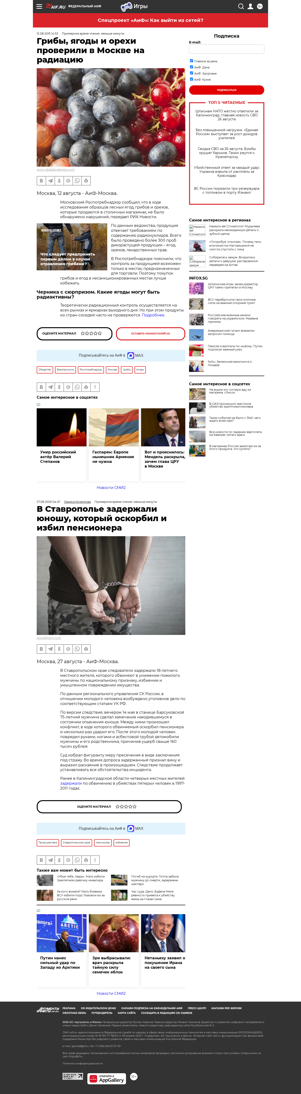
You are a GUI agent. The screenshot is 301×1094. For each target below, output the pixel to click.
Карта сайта (127, 1013)
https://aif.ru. (76, 1056)
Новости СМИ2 (111, 487)
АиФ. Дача (202, 67)
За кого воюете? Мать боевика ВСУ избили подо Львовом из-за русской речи (81, 895)
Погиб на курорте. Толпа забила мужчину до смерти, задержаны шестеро (155, 880)
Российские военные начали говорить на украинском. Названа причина (233, 318)
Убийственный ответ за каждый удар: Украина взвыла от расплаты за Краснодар (227, 172)
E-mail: (195, 42)
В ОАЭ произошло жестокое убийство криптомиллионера (231, 405)
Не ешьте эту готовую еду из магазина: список (230, 391)
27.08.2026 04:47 (48, 502)
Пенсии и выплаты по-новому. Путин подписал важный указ (235, 348)
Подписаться (226, 90)
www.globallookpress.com (56, 169)
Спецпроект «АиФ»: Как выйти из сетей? (150, 20)
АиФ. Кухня (202, 79)
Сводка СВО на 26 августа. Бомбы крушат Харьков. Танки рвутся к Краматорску (227, 153)
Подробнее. (153, 315)
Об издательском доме (98, 1008)
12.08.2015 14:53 (47, 33)
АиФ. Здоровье (205, 73)
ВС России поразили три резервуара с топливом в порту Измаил (226, 191)
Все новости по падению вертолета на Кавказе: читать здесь (235, 433)
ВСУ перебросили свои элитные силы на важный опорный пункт (232, 301)
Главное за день (206, 61)
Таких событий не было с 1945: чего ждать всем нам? (235, 419)
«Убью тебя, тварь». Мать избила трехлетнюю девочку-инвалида (81, 878)
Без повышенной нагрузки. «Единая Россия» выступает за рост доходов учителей (227, 134)
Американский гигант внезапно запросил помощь (231, 332)
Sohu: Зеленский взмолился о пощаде (230, 363)
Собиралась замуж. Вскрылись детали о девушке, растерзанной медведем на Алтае (233, 261)
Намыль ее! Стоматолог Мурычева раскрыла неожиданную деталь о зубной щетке (234, 230)
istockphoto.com (49, 638)
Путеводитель (101, 1013)
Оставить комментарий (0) (150, 333)
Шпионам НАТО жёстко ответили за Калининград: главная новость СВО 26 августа (226, 115)
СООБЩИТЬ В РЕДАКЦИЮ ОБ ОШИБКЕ (166, 1013)
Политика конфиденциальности (83, 1063)
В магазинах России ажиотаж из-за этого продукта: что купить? (235, 447)
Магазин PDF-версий (226, 1008)
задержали (71, 783)
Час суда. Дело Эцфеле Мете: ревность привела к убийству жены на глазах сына (153, 895)
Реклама (69, 1008)
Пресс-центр (197, 1008)
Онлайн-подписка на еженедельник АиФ (151, 1008)
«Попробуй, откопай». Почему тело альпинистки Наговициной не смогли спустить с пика (235, 245)
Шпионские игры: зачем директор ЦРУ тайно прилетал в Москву (233, 286)
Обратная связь (74, 1013)
